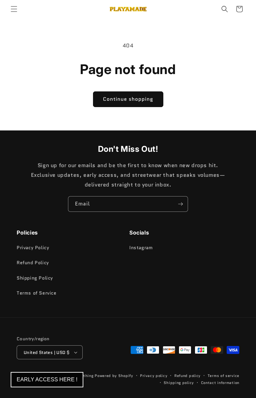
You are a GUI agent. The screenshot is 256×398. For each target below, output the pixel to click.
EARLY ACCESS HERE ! (47, 379)
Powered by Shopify (114, 375)
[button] (14, 9)
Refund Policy (33, 262)
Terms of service (223, 375)
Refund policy (187, 375)
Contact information (220, 382)
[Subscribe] (180, 204)
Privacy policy (153, 375)
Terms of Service (37, 293)
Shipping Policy (35, 278)
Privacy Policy (33, 247)
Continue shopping (128, 99)
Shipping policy (179, 382)
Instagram (141, 247)
